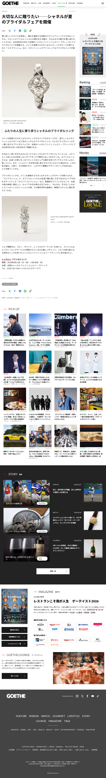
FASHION (17, 298)
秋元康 (72, 612)
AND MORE (90, 730)
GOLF (54, 3)
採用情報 (94, 750)
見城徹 (93, 612)
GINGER (51, 747)
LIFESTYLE (61, 3)
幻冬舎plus (59, 747)
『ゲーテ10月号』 (93, 607)
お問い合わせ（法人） (82, 750)
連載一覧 (53, 571)
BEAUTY (49, 730)
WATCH (33, 3)
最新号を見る (14, 630)
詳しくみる (14, 676)
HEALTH (41, 730)
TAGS (67, 720)
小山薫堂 (79, 612)
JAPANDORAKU (41, 747)
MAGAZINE (55, 720)
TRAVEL (23, 730)
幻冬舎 (82, 747)
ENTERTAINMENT (68, 730)
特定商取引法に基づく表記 (48, 750)
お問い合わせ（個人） (66, 750)
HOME (4, 298)
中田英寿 (86, 612)
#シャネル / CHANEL (10, 284)
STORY (86, 715)
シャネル (5, 259)
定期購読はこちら (14, 637)
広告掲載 (11, 750)
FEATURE (72, 3)
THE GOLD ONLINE (71, 747)
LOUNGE (80, 3)
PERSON (26, 3)
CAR (39, 3)
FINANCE (80, 730)
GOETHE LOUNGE (28, 747)
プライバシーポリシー (23, 750)
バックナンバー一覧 (14, 644)
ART (29, 730)
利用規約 (35, 750)
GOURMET (46, 3)
